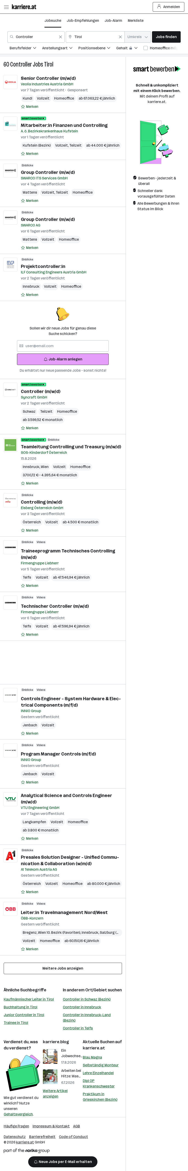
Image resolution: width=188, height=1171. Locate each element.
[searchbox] (63, 346)
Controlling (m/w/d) (41, 502)
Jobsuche (52, 20)
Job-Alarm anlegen (65, 359)
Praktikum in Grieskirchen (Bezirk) (100, 1097)
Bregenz (30, 932)
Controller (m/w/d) (40, 391)
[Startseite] (25, 7)
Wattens (30, 192)
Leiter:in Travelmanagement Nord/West (64, 912)
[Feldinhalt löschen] (60, 37)
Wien (45, 467)
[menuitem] (26, 49)
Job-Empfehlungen (83, 20)
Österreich (32, 522)
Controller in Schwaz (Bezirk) (87, 999)
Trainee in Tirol (16, 1022)
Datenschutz (15, 1137)
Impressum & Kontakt (51, 1126)
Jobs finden (166, 37)
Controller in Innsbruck (82, 1007)
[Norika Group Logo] (27, 1152)
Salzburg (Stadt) (114, 932)
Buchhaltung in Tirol (20, 1007)
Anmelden (171, 7)
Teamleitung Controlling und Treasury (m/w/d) (71, 446)
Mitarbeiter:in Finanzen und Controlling (64, 125)
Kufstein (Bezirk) (37, 145)
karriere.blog (56, 1041)
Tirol (48, 64)
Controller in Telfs (78, 1028)
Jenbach (30, 725)
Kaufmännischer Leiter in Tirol (29, 999)
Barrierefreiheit (42, 1137)
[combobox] (36, 37)
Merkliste (136, 20)
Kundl (27, 98)
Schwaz (29, 411)
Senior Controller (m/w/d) (48, 78)
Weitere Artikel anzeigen (55, 1094)
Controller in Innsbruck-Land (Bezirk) (87, 1018)
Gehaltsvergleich (18, 1114)
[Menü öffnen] (6, 7)
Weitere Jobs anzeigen (62, 968)
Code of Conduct (73, 1137)
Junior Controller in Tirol (24, 1015)
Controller (21, 64)
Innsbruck (31, 286)
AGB (76, 1126)
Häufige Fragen (16, 1126)
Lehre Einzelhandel (98, 1073)
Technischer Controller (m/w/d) (55, 606)
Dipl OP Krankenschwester (99, 1083)
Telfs (27, 577)
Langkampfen (34, 822)
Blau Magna (92, 1057)
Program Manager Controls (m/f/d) (58, 754)
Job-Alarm (113, 20)
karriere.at (94, 1048)
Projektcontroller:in (43, 266)
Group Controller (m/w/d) (48, 172)
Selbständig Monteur (101, 1065)
